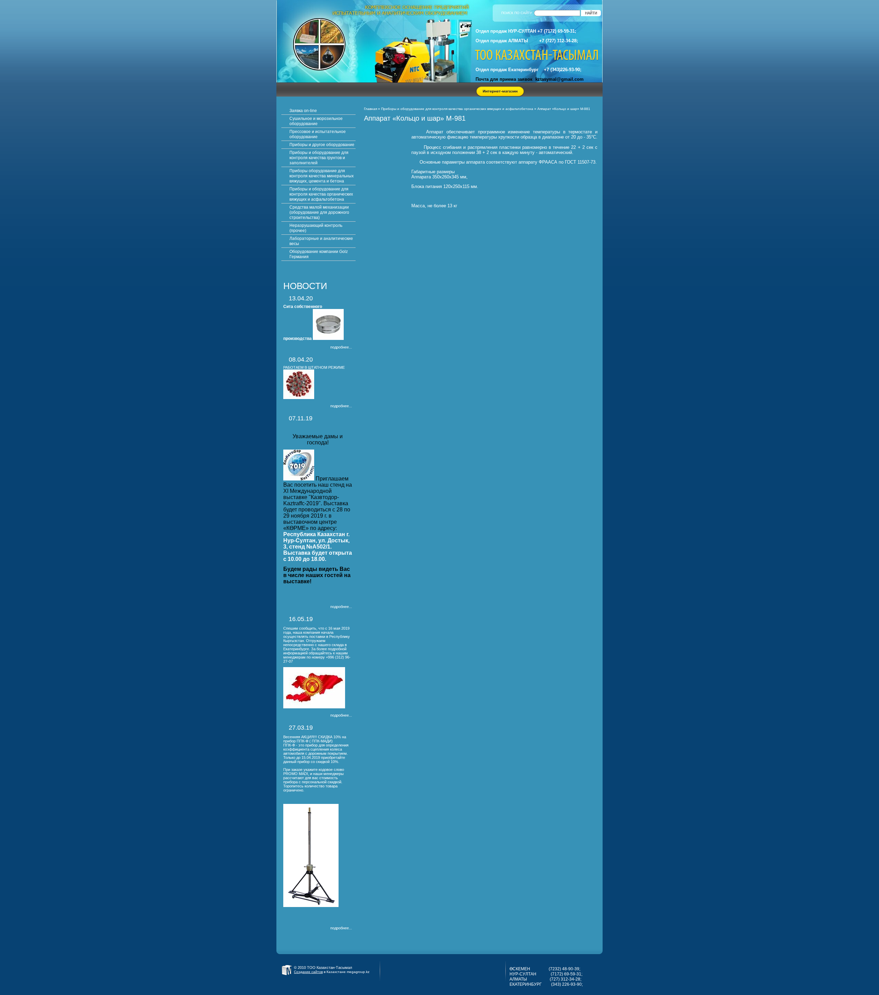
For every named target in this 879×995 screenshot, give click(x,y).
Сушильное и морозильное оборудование (316, 121)
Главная (370, 109)
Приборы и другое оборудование (321, 144)
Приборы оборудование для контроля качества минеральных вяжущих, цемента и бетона (321, 176)
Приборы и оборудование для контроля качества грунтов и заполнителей (319, 157)
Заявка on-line (303, 110)
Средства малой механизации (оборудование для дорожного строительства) (319, 212)
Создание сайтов (308, 972)
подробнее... (341, 347)
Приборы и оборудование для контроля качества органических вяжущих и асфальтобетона (321, 194)
